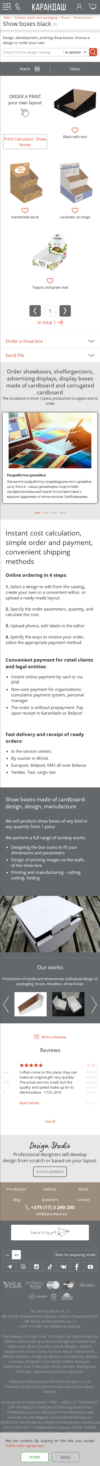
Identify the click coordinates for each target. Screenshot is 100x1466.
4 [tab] (62, 515)
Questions (50, 1199)
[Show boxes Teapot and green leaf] (50, 253)
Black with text (75, 136)
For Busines (16, 1189)
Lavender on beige (75, 217)
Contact (83, 1199)
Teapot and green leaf (50, 287)
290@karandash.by (51, 1213)
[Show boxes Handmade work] (25, 182)
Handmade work (25, 217)
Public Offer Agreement (25, 1445)
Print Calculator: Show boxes (25, 141)
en (16, 1254)
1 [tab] (37, 515)
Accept (34, 1456)
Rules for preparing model (75, 1254)
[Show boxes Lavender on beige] (75, 182)
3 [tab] (54, 515)
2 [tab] (46, 515)
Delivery (50, 1189)
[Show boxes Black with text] (75, 102)
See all (50, 1121)
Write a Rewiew (53, 1037)
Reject (66, 1456)
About (83, 1189)
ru (7, 1254)
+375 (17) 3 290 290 (53, 1207)
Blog (16, 1199)
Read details (29, 1102)
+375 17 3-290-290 (33, 1326)
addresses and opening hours (58, 1371)
